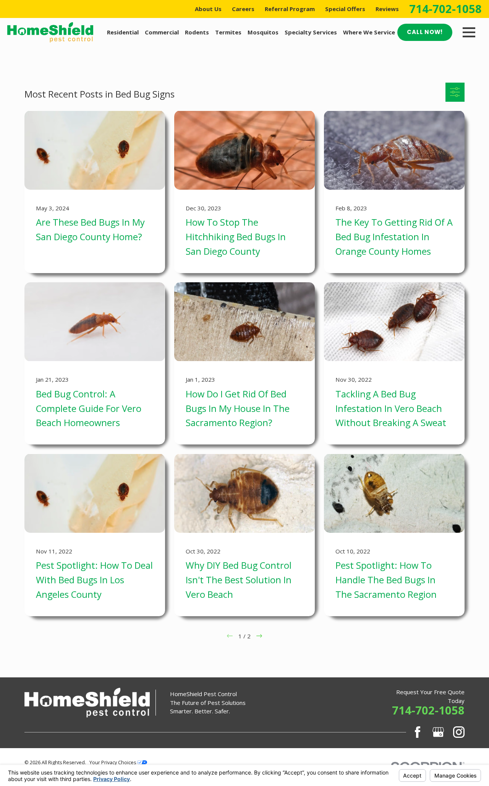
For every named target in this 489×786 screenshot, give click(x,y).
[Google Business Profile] (438, 732)
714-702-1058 (445, 9)
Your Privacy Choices (113, 762)
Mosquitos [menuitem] (263, 32)
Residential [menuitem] (123, 32)
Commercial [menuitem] (162, 32)
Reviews (387, 9)
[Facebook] (417, 732)
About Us (208, 9)
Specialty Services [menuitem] (311, 32)
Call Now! (425, 32)
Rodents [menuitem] (197, 32)
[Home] (50, 32)
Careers (243, 9)
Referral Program (290, 9)
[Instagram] (459, 732)
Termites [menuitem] (228, 32)
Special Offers (345, 9)
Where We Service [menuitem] (369, 32)
